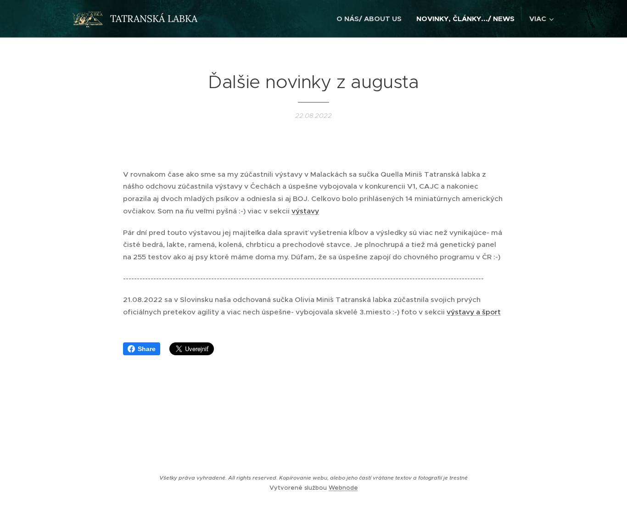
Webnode (343, 488)
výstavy (305, 211)
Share (147, 348)
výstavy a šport (474, 312)
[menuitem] (371, 18)
